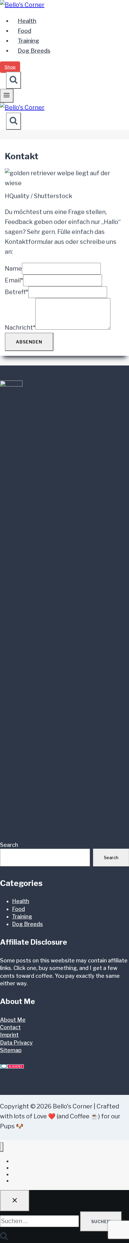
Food (24, 30)
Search (9, 845)
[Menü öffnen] (7, 96)
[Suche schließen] (14, 1200)
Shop (10, 67)
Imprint (9, 1035)
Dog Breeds (34, 50)
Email (14, 280)
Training (28, 40)
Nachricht (20, 327)
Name (13, 268)
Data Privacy (16, 1042)
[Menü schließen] (1, 1147)
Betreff (16, 292)
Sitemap (11, 1050)
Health (27, 20)
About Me (13, 1020)
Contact (10, 1027)
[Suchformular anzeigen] (13, 80)
